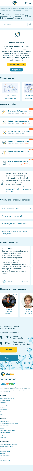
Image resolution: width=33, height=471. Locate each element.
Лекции (2, 453)
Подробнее (16, 70)
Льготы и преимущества (7, 405)
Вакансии (3, 437)
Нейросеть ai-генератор (7, 449)
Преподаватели (5, 455)
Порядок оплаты (5, 425)
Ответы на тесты (5, 451)
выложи (9, 55)
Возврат (2, 428)
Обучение (8, 350)
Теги (1, 414)
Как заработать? (5, 460)
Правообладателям (6, 432)
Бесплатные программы (7, 398)
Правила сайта (4, 421)
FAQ (1, 412)
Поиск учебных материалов (8, 444)
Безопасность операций (7, 430)
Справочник (3, 409)
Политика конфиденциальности (9, 423)
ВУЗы (1, 458)
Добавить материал (16, 64)
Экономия (3, 402)
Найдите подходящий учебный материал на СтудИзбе (18, 189)
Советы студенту (5, 400)
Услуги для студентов (6, 446)
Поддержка (3, 435)
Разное (2, 407)
